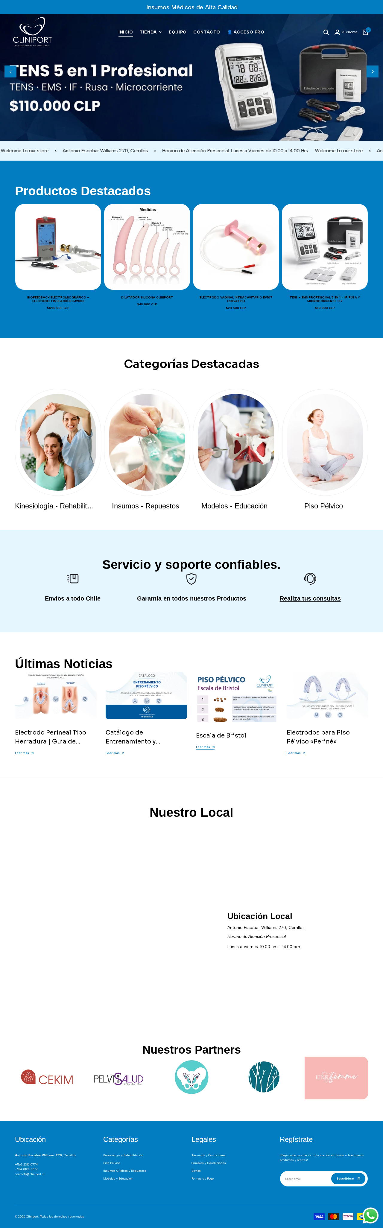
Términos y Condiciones (209, 1155)
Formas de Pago (203, 1178)
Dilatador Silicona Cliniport (147, 290)
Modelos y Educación (118, 1178)
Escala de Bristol (221, 728)
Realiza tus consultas (310, 591)
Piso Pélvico (111, 1163)
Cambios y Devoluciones (209, 1163)
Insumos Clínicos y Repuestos (124, 1171)
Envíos (196, 1171)
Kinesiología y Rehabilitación (123, 1155)
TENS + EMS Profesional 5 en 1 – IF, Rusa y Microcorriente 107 (325, 292)
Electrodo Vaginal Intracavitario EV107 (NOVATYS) (236, 292)
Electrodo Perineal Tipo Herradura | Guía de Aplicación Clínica (50, 734)
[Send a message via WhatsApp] (370, 1215)
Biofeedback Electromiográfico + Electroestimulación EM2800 (58, 292)
